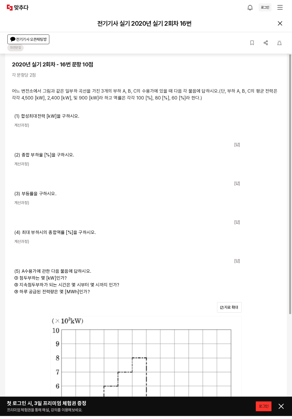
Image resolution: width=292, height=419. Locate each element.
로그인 (265, 7)
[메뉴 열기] (280, 7)
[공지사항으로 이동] (250, 7)
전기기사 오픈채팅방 (31, 39)
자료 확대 (231, 307)
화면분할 (15, 48)
